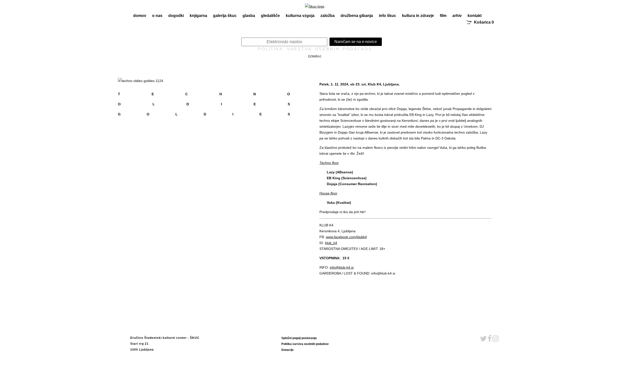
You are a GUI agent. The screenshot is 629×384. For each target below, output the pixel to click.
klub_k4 (331, 243)
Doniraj (314, 56)
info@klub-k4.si (342, 267)
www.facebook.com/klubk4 (346, 237)
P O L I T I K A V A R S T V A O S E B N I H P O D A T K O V (314, 49)
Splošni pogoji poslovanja (299, 338)
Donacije (287, 350)
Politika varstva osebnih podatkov (305, 344)
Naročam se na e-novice (355, 42)
